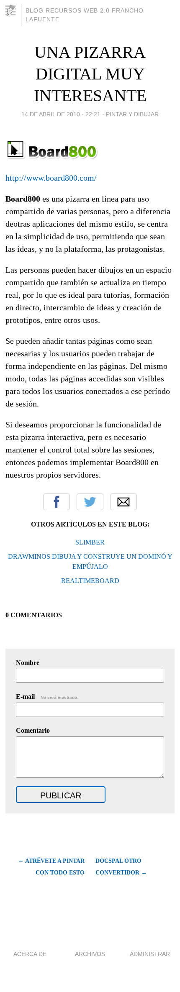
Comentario (33, 730)
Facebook (56, 501)
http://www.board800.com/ (51, 177)
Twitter (90, 501)
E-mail (47, 696)
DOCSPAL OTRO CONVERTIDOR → (121, 867)
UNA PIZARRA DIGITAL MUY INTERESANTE (90, 74)
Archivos (90, 954)
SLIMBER (90, 542)
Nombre (27, 662)
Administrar (150, 954)
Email (123, 501)
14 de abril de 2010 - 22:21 (60, 114)
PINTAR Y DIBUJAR (132, 114)
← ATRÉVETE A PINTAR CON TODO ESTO (51, 867)
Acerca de (29, 954)
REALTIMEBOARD (90, 580)
